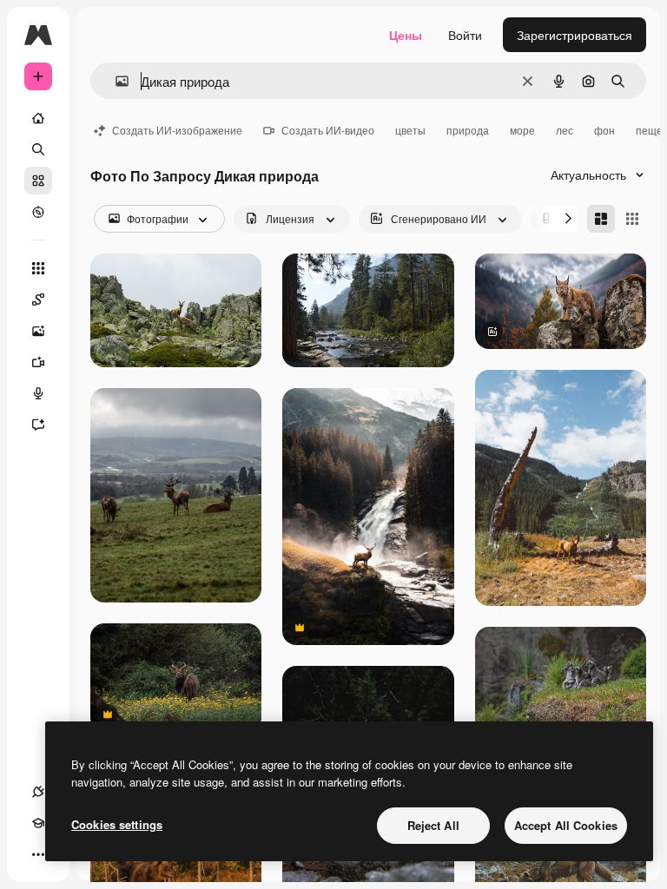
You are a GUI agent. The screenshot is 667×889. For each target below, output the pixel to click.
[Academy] (38, 823)
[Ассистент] (38, 424)
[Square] (632, 219)
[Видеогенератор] (38, 362)
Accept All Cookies (565, 825)
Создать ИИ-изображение (177, 129)
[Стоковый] (38, 180)
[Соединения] (38, 792)
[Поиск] (38, 149)
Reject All (433, 825)
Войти (465, 34)
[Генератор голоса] (38, 393)
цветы (410, 129)
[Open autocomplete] (115, 81)
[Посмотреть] (38, 212)
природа (467, 129)
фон (604, 129)
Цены (405, 34)
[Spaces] (38, 299)
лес (564, 129)
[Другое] (38, 854)
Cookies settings (116, 824)
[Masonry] (601, 219)
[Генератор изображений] (38, 331)
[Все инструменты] (38, 268)
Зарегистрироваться (574, 34)
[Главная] (38, 118)
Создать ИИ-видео (327, 129)
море (522, 129)
